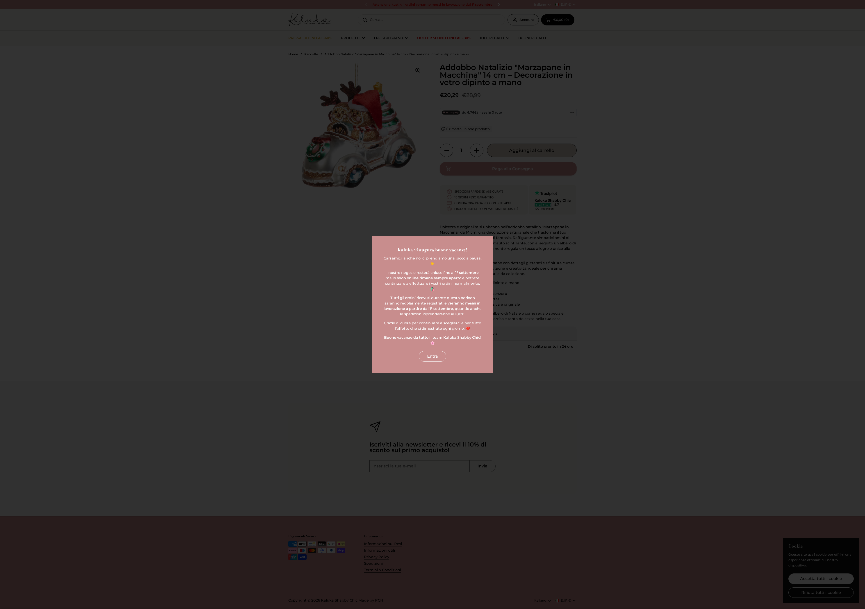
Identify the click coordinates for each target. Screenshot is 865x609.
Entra (432, 356)
